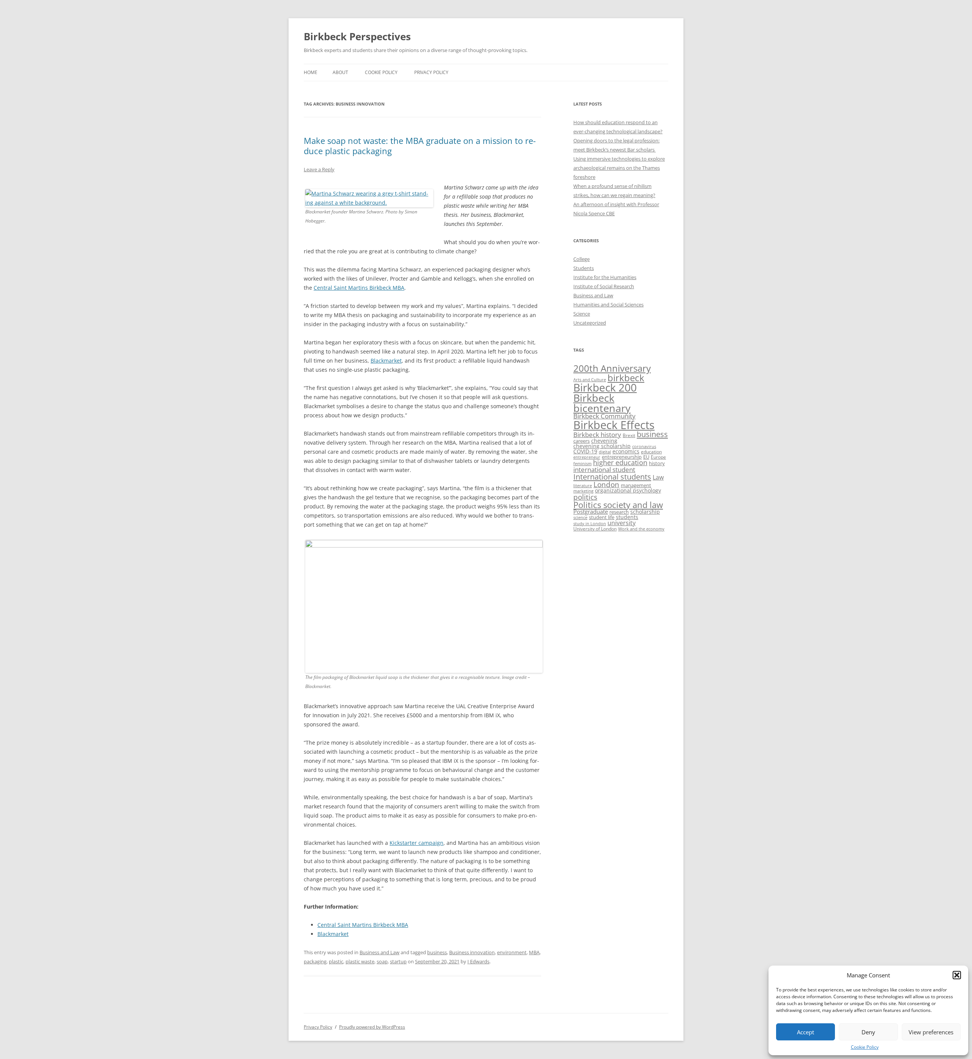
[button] (957, 975)
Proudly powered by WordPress (372, 1027)
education (651, 451)
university (622, 523)
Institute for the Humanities (604, 277)
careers (581, 440)
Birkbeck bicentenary (602, 403)
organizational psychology (628, 490)
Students (583, 268)
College (581, 259)
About (340, 72)
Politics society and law (618, 504)
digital (605, 452)
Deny (868, 1032)
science (580, 517)
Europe (658, 457)
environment (512, 952)
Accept (805, 1032)
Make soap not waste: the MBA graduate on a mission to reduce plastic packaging (420, 145)
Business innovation (472, 952)
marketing (583, 491)
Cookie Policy (865, 1047)
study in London (589, 523)
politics (585, 497)
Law (658, 477)
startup (398, 961)
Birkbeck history (597, 434)
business (437, 952)
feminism (582, 463)
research (619, 511)
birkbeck (626, 377)
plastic (336, 961)
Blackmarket (386, 360)
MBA (534, 952)
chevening (604, 440)
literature (582, 485)
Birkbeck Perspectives (357, 36)
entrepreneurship (622, 456)
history (657, 463)
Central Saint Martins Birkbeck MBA (359, 287)
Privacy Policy (431, 72)
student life (601, 517)
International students (612, 477)
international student (604, 469)
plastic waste (360, 961)
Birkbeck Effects (614, 424)
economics (625, 451)
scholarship (645, 511)
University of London (595, 529)
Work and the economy (641, 529)
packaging (315, 961)
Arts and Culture (589, 379)
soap (382, 961)
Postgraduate (590, 511)
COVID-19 (585, 451)
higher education (620, 462)
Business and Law (379, 952)
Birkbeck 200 (605, 387)
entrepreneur (586, 457)
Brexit (629, 435)
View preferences (931, 1032)
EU (646, 456)
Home (310, 72)
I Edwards (478, 961)
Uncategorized (589, 322)
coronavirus (644, 446)
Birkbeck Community (604, 416)
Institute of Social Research (603, 286)
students (627, 517)
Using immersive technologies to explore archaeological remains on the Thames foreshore (619, 167)
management (636, 485)
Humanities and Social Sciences (608, 304)
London (606, 484)
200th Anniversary (612, 368)
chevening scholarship (602, 446)
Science (581, 313)
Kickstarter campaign (416, 842)
